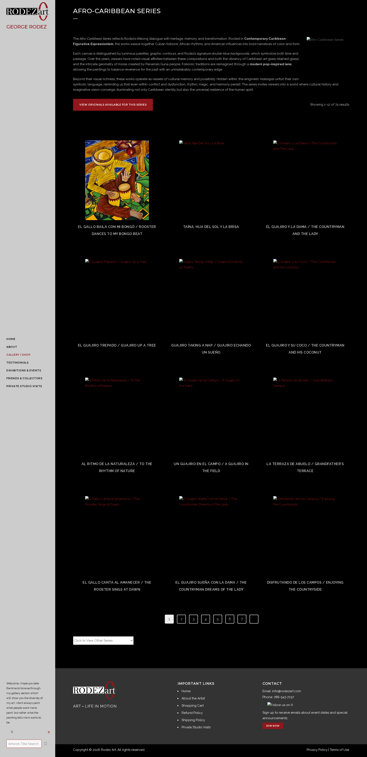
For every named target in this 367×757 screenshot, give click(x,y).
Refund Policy (192, 713)
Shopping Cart (193, 705)
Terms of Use (339, 750)
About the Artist (193, 698)
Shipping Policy (193, 720)
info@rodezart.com (286, 691)
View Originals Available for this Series (113, 104)
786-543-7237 (284, 697)
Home (186, 691)
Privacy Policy (317, 750)
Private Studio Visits (196, 727)
